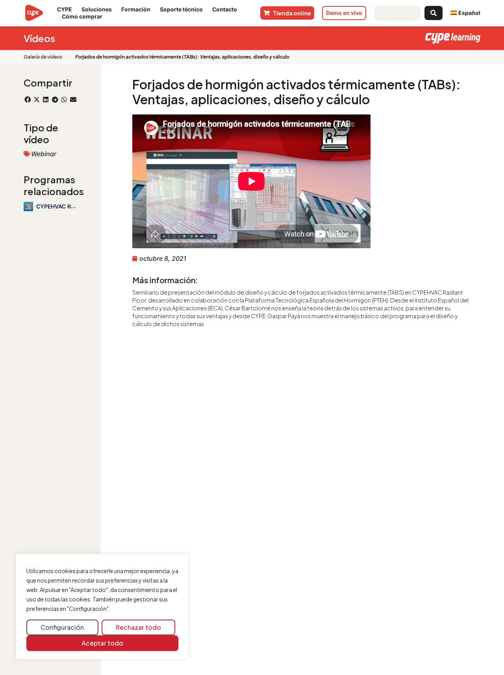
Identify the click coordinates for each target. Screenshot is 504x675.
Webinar (43, 154)
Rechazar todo (138, 627)
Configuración (62, 627)
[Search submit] (433, 13)
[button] (27, 99)
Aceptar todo (102, 643)
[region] (102, 607)
